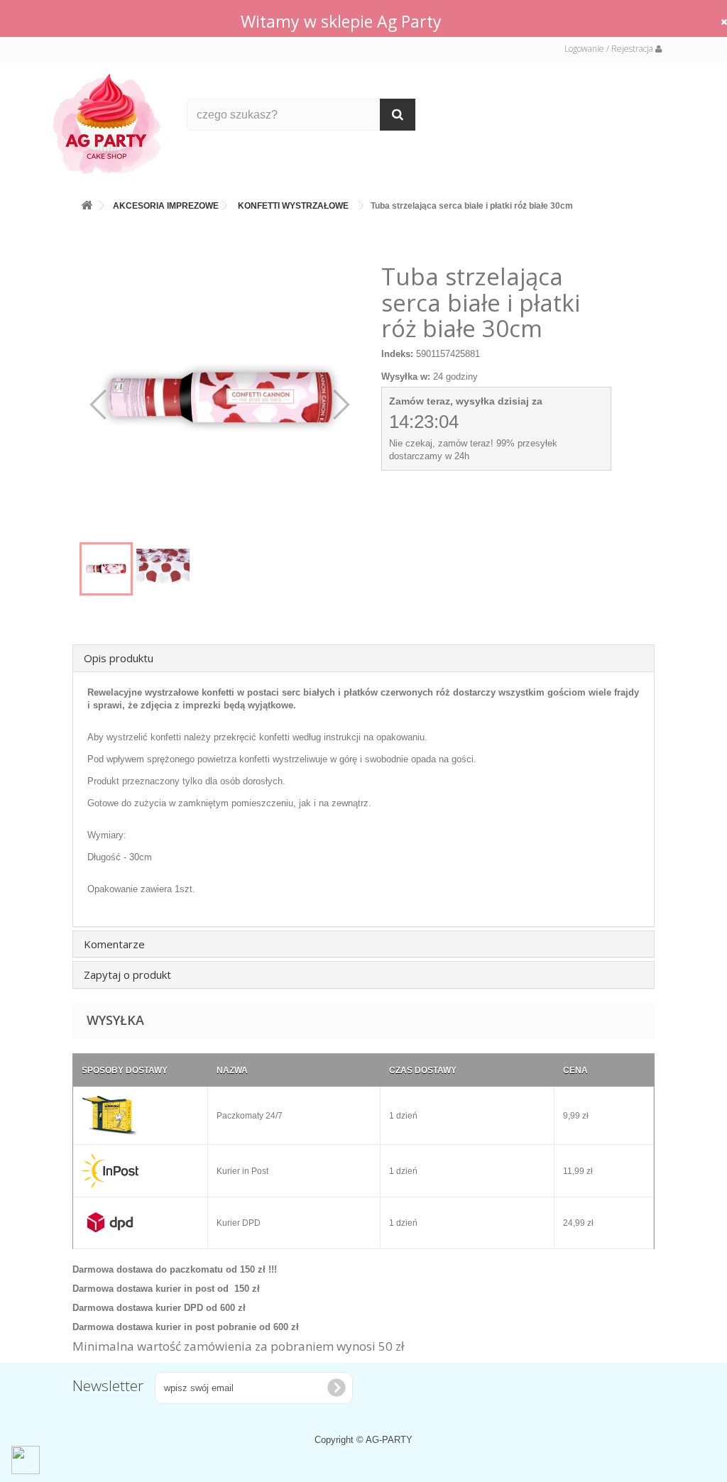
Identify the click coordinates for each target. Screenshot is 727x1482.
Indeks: (397, 353)
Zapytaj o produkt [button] (127, 974)
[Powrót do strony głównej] (86, 202)
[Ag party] (109, 123)
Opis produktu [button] (118, 658)
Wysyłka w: (405, 376)
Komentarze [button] (114, 944)
